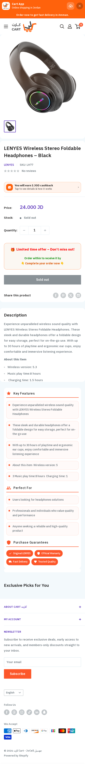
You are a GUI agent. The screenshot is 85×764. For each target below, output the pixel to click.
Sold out (42, 279)
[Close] (79, 6)
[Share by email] (78, 295)
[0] (77, 26)
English (10, 692)
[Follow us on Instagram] (22, 712)
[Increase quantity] (45, 230)
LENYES (9, 165)
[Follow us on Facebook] (6, 712)
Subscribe (17, 674)
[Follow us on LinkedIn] (37, 712)
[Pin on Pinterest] (63, 295)
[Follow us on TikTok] (29, 712)
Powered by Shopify (16, 755)
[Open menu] (6, 26)
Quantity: (10, 230)
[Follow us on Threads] (14, 712)
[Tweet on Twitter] (71, 295)
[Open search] (62, 26)
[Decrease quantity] (24, 230)
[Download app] (70, 6)
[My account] (70, 26)
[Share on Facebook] (56, 295)
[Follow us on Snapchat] (44, 712)
